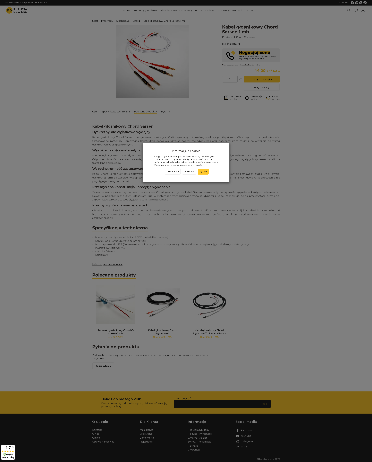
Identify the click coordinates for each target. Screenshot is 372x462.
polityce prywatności (192, 165)
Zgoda (203, 171)
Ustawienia (173, 171)
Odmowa (189, 171)
